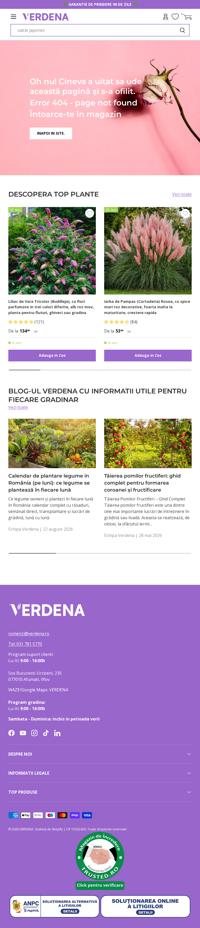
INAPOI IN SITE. (51, 133)
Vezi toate (182, 194)
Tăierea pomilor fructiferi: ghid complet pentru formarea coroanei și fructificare (142, 483)
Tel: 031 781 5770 (25, 644)
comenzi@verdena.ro (28, 633)
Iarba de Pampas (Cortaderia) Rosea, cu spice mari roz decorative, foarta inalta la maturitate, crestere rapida (147, 307)
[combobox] (100, 30)
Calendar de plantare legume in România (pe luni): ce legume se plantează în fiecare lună (49, 483)
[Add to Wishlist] (89, 213)
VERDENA (26, 829)
